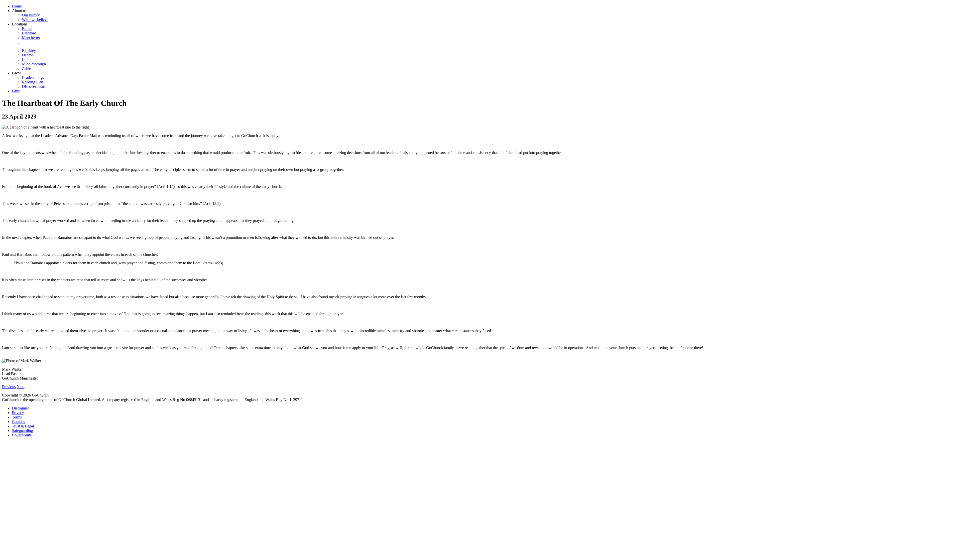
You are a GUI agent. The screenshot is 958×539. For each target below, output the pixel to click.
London (28, 59)
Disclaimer (20, 408)
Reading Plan (32, 82)
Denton (28, 55)
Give (16, 91)
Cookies (18, 421)
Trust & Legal (23, 426)
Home (17, 6)
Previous (9, 387)
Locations (29, 46)
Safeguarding (22, 430)
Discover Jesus (33, 86)
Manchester (31, 37)
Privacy (18, 412)
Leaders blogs (33, 77)
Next (20, 387)
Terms (17, 417)
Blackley (29, 50)
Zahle (26, 68)
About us (30, 15)
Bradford (29, 33)
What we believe (35, 19)
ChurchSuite (22, 435)
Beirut (27, 28)
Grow (28, 80)
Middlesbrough (34, 64)
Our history (31, 15)
